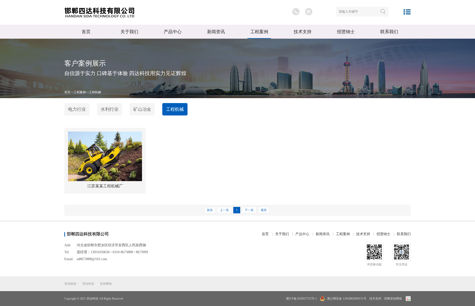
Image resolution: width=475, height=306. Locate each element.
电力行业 (77, 109)
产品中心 (173, 31)
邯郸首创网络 (393, 298)
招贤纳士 (346, 31)
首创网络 (106, 283)
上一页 (224, 210)
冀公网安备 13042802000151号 (346, 298)
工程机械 (95, 92)
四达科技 (88, 283)
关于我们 (129, 31)
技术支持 (302, 31)
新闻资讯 (216, 31)
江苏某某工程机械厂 (105, 186)
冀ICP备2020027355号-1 (301, 298)
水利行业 (110, 109)
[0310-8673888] (296, 11)
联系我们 (389, 31)
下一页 (249, 210)
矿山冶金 (142, 109)
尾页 (264, 210)
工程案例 (259, 31)
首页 (86, 31)
